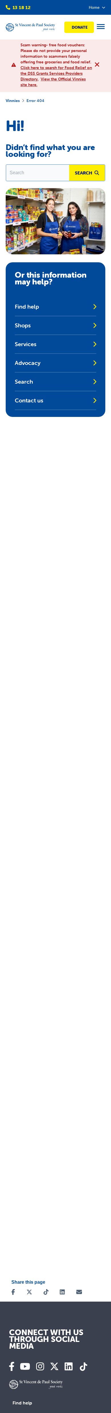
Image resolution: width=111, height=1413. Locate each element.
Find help (22, 1403)
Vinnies (13, 100)
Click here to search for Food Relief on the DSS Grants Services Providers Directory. (56, 73)
